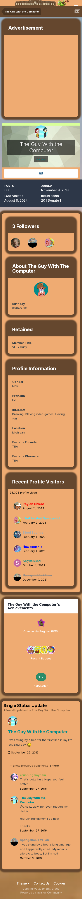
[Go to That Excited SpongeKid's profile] (49, 243)
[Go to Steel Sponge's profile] (17, 534)
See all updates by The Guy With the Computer (37, 710)
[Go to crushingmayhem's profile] (14, 777)
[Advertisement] (41, 76)
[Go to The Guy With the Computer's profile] (12, 721)
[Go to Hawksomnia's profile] (17, 549)
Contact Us (41, 883)
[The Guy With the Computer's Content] (41, 173)
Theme (22, 883)
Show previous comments (35, 765)
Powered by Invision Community (41, 892)
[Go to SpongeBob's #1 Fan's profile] (32, 243)
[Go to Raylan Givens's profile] (17, 506)
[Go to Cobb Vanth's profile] (15, 243)
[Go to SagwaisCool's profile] (17, 563)
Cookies (60, 883)
